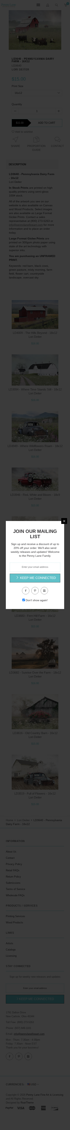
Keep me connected (37, 578)
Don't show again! (37, 600)
